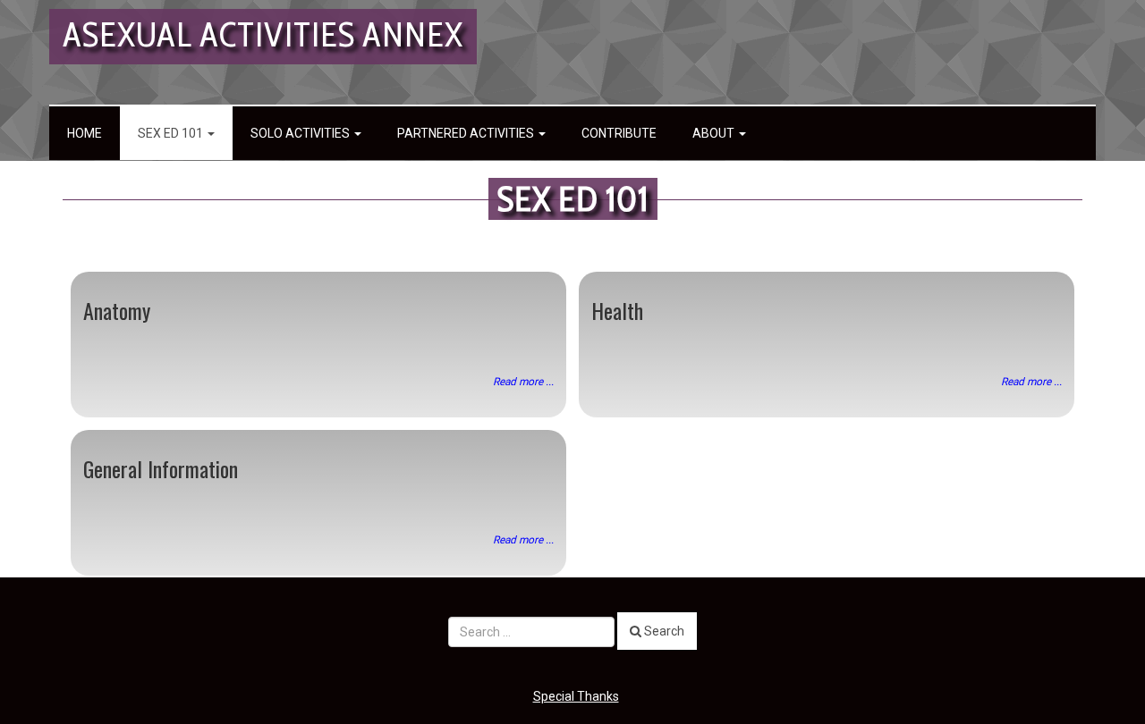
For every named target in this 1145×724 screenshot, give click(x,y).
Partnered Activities (467, 133)
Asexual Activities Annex (263, 34)
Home (84, 133)
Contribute (619, 133)
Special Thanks (576, 696)
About (714, 133)
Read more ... (523, 381)
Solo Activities (301, 133)
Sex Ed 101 (172, 133)
